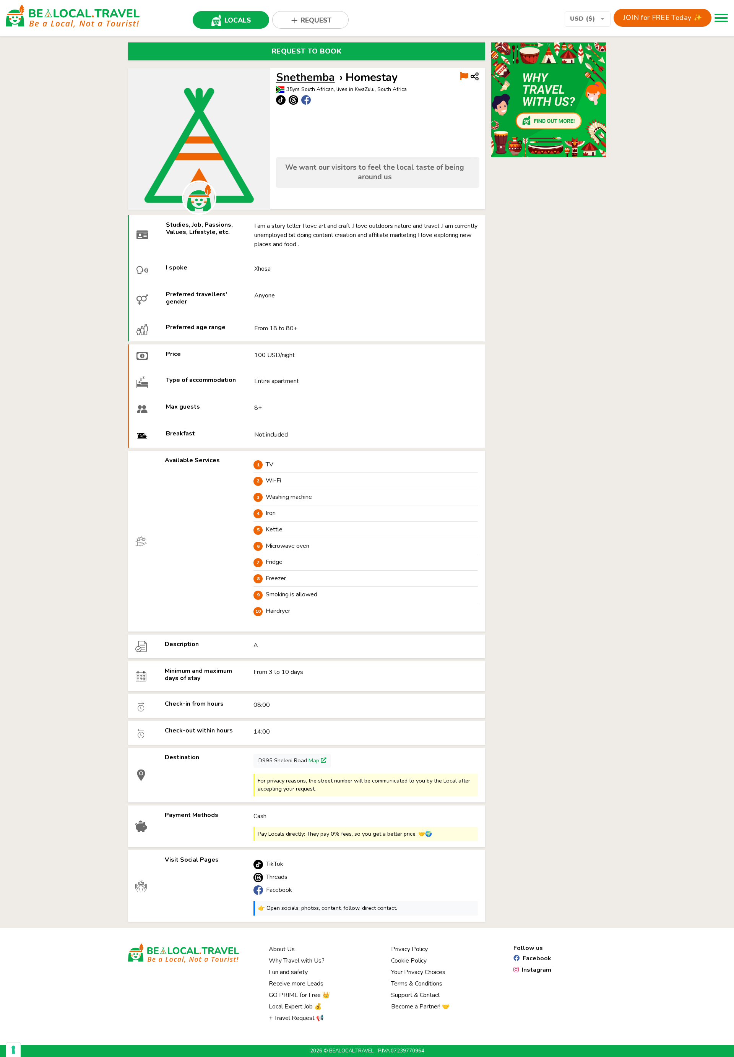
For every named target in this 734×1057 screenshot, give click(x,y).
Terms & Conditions (416, 983)
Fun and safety (288, 972)
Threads (276, 877)
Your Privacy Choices (418, 972)
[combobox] (588, 19)
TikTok (274, 864)
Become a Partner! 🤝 (420, 1006)
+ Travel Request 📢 (296, 1018)
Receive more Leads (296, 983)
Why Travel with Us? (297, 960)
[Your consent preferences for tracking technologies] (13, 1049)
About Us (282, 949)
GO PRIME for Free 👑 (299, 995)
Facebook (279, 890)
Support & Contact (415, 995)
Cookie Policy (409, 960)
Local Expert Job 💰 (295, 1006)
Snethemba (305, 77)
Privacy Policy (409, 949)
